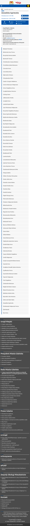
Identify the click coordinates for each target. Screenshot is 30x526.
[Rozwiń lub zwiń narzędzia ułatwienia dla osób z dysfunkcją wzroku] (28, 6)
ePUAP (20, 39)
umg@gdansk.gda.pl (10, 38)
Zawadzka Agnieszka (8, 9)
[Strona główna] (2, 9)
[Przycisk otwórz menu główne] (1, 6)
